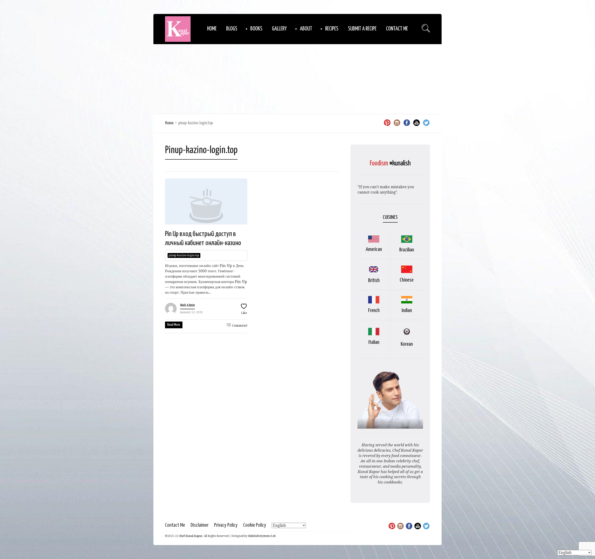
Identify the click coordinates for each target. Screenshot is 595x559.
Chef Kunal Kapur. (191, 536)
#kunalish (400, 163)
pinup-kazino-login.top (184, 255)
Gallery (279, 29)
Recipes (331, 29)
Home (212, 29)
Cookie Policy (254, 525)
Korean (407, 344)
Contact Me (397, 29)
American (374, 249)
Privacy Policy (226, 525)
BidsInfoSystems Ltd (261, 536)
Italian (373, 342)
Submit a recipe (362, 29)
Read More (173, 324)
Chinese (406, 280)
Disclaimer (199, 525)
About (306, 29)
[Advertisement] (297, 79)
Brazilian (406, 250)
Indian (407, 310)
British (374, 280)
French (374, 310)
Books (256, 29)
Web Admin (187, 305)
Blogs (231, 29)
